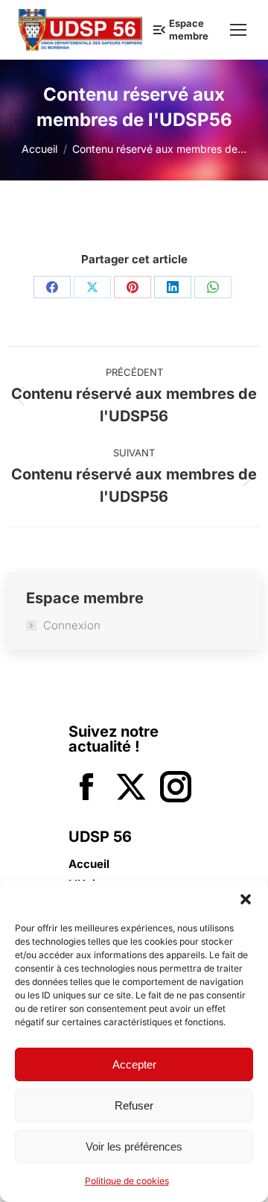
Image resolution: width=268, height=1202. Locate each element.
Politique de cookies (127, 1180)
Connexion (71, 625)
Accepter (134, 1064)
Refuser (134, 1105)
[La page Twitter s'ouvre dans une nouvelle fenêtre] (131, 788)
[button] (245, 899)
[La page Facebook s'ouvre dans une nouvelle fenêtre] (86, 788)
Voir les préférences (134, 1146)
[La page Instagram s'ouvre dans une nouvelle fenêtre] (176, 788)
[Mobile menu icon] (238, 30)
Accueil (88, 864)
